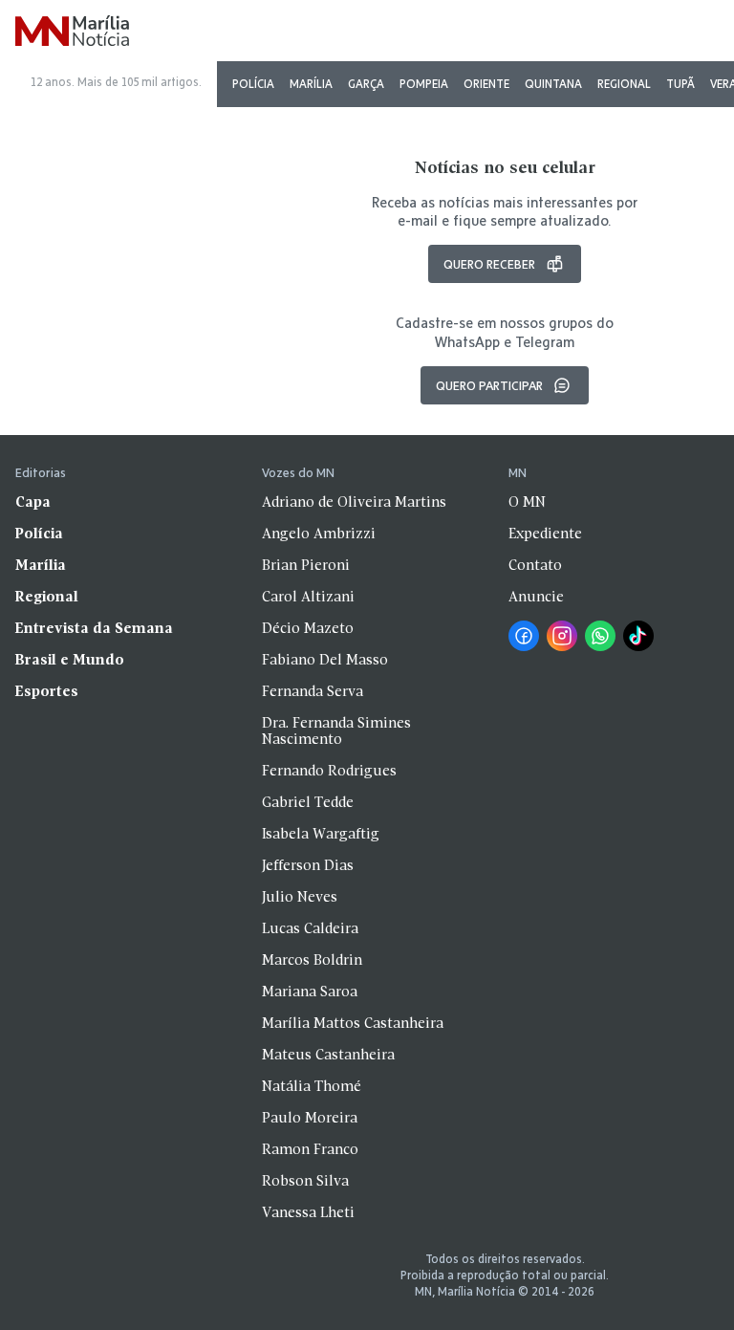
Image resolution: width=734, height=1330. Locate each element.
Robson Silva (305, 1181)
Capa (33, 503)
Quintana (553, 83)
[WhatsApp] (600, 636)
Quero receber (489, 264)
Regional (624, 83)
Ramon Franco (310, 1150)
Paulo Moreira (309, 1118)
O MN (527, 503)
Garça (366, 83)
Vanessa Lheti (308, 1213)
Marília (311, 83)
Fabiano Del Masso (325, 660)
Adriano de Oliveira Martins (354, 503)
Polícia (253, 83)
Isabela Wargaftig (320, 834)
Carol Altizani (308, 597)
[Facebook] (523, 636)
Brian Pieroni (306, 566)
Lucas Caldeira (310, 929)
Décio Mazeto (308, 629)
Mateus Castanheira (328, 1055)
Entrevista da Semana (94, 629)
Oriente (486, 83)
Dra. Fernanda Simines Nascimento (336, 732)
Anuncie (536, 597)
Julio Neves (299, 897)
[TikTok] (638, 636)
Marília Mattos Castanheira (352, 1024)
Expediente (545, 534)
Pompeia (423, 83)
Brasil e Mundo (69, 660)
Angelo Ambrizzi (319, 534)
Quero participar (489, 385)
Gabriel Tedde (308, 803)
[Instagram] (562, 636)
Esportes (46, 692)
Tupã (680, 83)
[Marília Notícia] (72, 32)
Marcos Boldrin (312, 961)
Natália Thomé (311, 1087)
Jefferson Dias (308, 866)
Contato (535, 566)
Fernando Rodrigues (329, 771)
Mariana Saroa (309, 992)
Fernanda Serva (312, 692)
